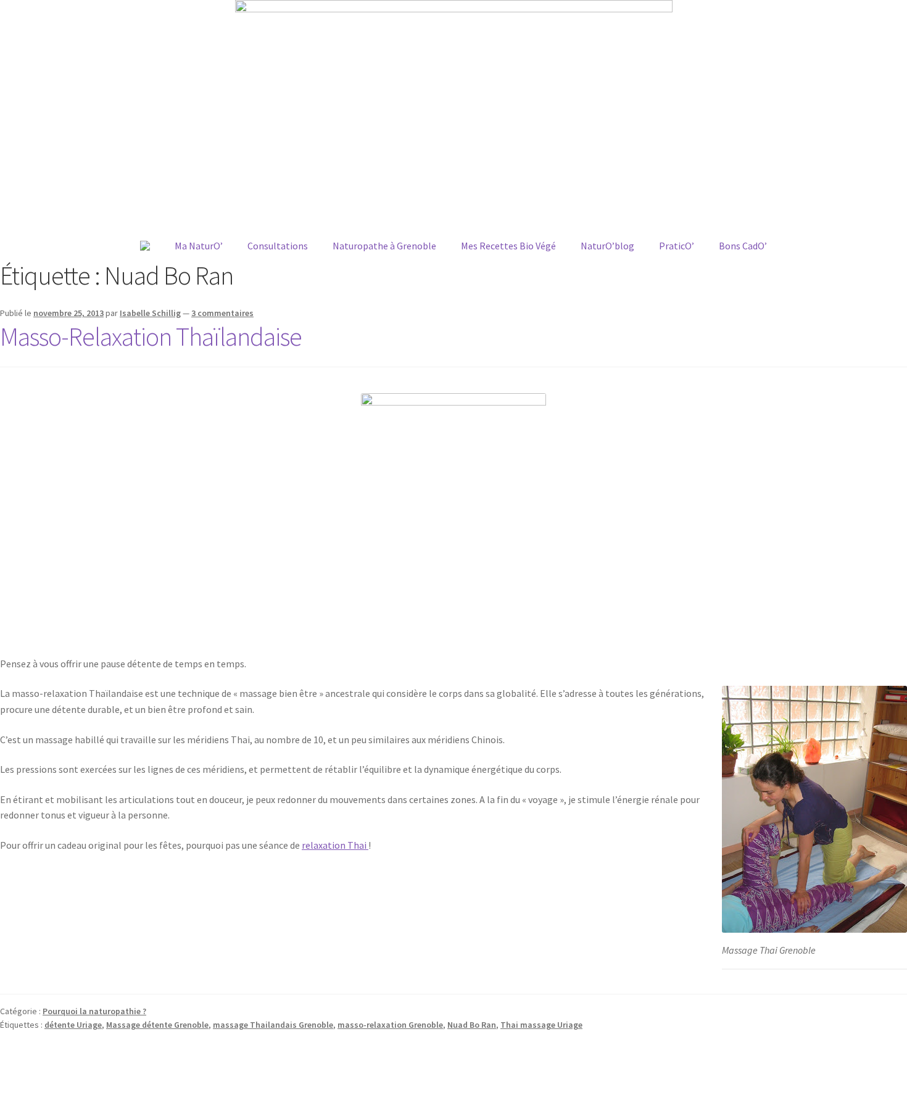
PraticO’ (676, 246)
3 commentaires (222, 313)
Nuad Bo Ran (471, 1024)
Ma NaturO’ (199, 246)
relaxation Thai (335, 845)
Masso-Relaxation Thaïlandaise (151, 336)
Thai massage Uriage (541, 1024)
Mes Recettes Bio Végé (508, 246)
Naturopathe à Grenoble (384, 246)
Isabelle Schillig (150, 313)
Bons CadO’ (743, 246)
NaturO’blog (607, 246)
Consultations (277, 246)
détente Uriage (73, 1024)
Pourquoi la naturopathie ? (94, 1011)
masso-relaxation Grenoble (390, 1024)
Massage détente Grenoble (157, 1024)
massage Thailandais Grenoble (273, 1024)
